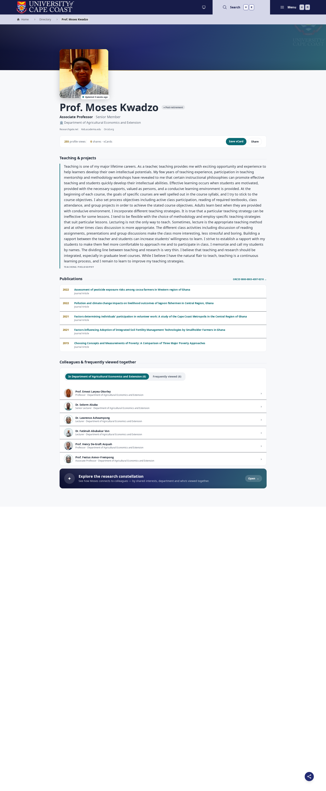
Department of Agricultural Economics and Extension (102, 122)
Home (23, 20)
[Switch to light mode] (204, 7)
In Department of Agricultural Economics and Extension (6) (107, 376)
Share (255, 141)
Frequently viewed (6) (167, 376)
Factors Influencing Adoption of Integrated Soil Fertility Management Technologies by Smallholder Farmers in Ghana (149, 330)
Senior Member (108, 117)
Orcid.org (109, 129)
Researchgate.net (69, 129)
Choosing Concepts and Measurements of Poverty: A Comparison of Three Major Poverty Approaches (139, 343)
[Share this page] (309, 776)
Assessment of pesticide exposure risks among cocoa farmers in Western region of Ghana (132, 289)
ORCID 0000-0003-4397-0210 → (250, 279)
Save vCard (236, 141)
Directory (45, 19)
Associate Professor (76, 117)
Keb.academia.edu (91, 129)
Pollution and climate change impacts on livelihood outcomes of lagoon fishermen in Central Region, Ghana (144, 303)
